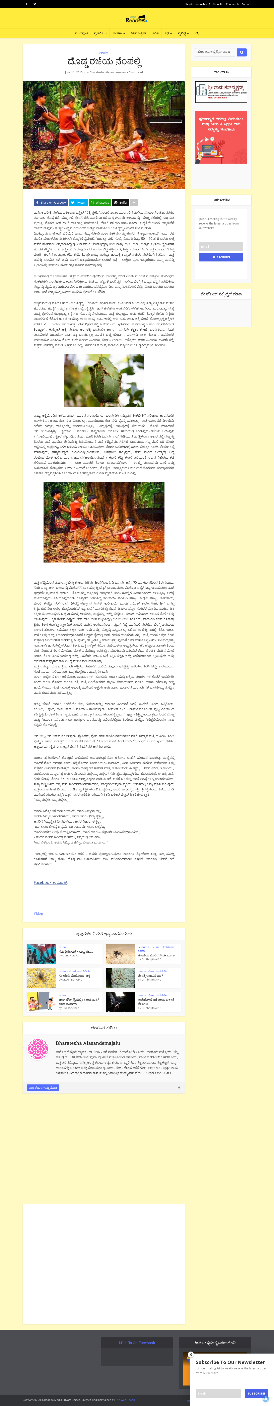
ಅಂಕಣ (117, 33)
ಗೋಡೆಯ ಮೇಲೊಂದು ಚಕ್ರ (74, 976)
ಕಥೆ (167, 33)
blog (39, 913)
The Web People (126, 1400)
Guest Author (70, 1008)
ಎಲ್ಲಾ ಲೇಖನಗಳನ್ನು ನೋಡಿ (43, 1087)
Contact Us (232, 4)
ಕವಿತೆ (155, 33)
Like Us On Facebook (137, 1342)
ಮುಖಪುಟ (81, 33)
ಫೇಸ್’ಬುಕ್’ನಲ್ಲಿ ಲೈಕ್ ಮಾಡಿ (221, 293)
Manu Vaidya (70, 955)
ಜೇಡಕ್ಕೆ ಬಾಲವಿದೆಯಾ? (150, 976)
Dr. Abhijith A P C (151, 959)
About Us (217, 4)
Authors (246, 4)
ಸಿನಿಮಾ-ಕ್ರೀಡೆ (138, 33)
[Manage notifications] (266, 1399)
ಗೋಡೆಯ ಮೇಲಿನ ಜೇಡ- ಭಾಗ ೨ (156, 955)
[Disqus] (104, 1150)
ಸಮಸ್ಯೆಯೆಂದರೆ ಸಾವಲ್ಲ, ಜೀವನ (76, 951)
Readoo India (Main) (198, 4)
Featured (143, 947)
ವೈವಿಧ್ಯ (182, 33)
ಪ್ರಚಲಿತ (99, 33)
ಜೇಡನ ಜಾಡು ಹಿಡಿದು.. (80, 971)
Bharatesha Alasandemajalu (107, 72)
